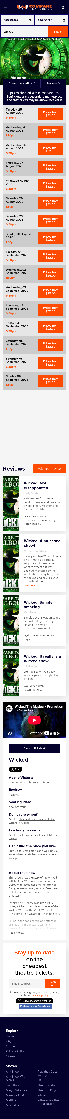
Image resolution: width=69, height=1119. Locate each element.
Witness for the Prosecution (48, 1102)
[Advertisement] (34, 424)
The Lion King (47, 1090)
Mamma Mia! (15, 1095)
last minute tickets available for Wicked (33, 836)
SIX (40, 1080)
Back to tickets (33, 748)
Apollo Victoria (17, 807)
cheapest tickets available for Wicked (32, 821)
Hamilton (12, 1085)
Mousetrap (13, 1105)
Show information (21, 83)
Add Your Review (49, 469)
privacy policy (40, 995)
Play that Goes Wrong (48, 1073)
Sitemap (11, 1056)
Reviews (14, 794)
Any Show (12, 1072)
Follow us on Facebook (35, 1006)
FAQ (8, 1041)
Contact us (13, 1046)
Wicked (42, 1095)
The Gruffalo (46, 1085)
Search (58, 31)
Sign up (53, 983)
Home (10, 1036)
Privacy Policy (15, 1051)
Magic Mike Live (16, 1090)
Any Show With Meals (16, 1078)
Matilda (11, 1100)
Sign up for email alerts (23, 851)
